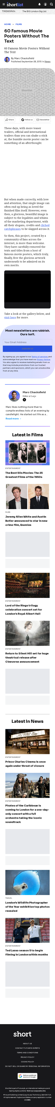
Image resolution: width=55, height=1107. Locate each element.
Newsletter (45, 120)
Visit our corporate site (36, 1091)
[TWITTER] (25, 400)
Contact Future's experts (27, 1048)
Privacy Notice (43, 359)
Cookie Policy (27, 1062)
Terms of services (40, 356)
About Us (27, 1044)
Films (19, 24)
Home (7, 24)
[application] (27, 287)
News (47, 61)
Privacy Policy (27, 1057)
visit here (10, 317)
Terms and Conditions (27, 1053)
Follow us (29, 120)
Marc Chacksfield (24, 58)
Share (11, 120)
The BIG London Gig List (34, 11)
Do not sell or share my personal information (27, 1066)
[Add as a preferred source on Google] (27, 1076)
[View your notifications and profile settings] (39, 4)
